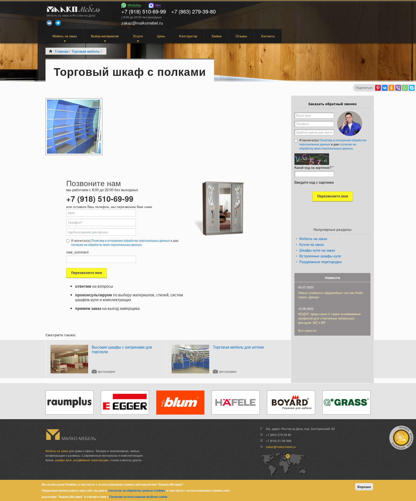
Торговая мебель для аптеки (238, 347)
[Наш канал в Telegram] (58, 23)
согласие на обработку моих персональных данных (106, 244)
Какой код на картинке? (314, 167)
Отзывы (241, 36)
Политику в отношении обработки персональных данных (130, 240)
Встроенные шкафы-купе (320, 255)
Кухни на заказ (311, 244)
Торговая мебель (86, 51)
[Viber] (398, 88)
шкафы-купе (63, 460)
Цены (161, 36)
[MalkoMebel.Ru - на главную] (73, 9)
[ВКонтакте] (385, 88)
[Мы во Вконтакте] (49, 23)
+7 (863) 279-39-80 (193, 11)
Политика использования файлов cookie (138, 496)
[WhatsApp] (405, 88)
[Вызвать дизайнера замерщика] (401, 438)
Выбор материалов (105, 36)
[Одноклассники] (391, 88)
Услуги (138, 36)
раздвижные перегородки (90, 460)
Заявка (216, 36)
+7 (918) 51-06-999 (278, 441)
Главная (61, 51)
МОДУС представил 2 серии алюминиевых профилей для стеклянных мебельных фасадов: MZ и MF (329, 318)
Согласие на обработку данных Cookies (136, 490)
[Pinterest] (378, 88)
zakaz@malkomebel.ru (281, 447)
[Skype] (412, 88)
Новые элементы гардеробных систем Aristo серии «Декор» (330, 294)
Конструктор (188, 36)
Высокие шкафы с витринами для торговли (122, 349)
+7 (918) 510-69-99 (143, 11)
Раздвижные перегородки (320, 261)
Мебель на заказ (64, 36)
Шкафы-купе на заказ (317, 250)
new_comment (77, 252)
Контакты (268, 36)
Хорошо (364, 487)
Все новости (307, 330)
